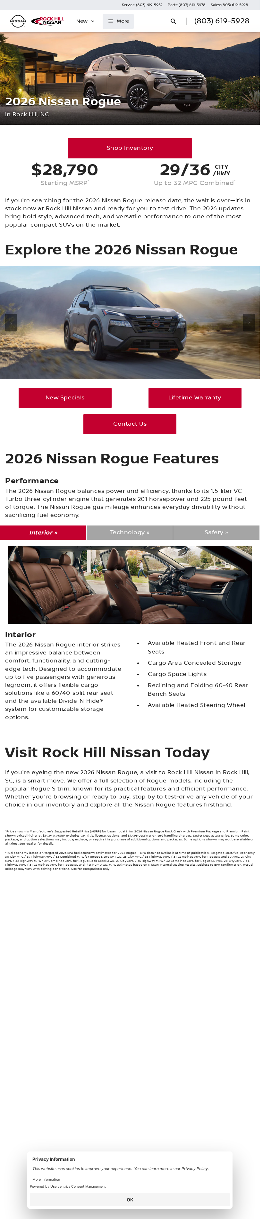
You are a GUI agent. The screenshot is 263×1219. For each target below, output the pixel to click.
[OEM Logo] (18, 21)
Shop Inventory (130, 148)
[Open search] (173, 21)
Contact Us (130, 424)
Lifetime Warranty (194, 397)
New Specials (65, 397)
